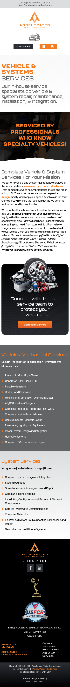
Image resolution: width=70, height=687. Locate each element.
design (5, 197)
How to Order (51, 649)
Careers (47, 643)
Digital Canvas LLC (35, 681)
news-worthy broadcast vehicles (43, 186)
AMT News (49, 646)
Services (48, 656)
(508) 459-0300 (35, 560)
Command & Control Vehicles (14, 653)
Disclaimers (51, 669)
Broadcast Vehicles (9, 645)
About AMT (49, 653)
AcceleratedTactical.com (37, 5)
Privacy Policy (38, 669)
